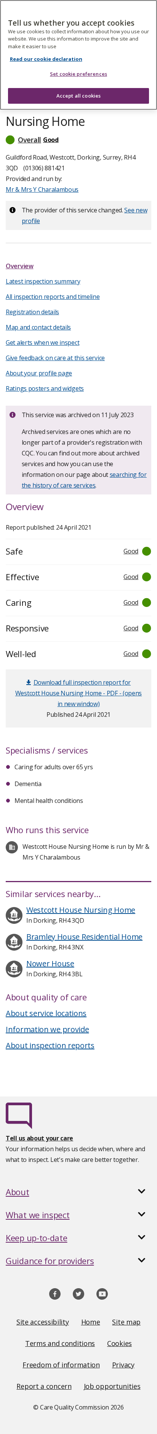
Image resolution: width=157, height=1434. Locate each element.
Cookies (119, 1343)
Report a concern (43, 1386)
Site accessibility (42, 1321)
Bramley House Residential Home (84, 937)
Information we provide (47, 1029)
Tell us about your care (39, 1138)
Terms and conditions (60, 1343)
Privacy (123, 1364)
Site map (126, 1321)
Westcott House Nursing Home (80, 910)
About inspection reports (50, 1045)
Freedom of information (60, 1364)
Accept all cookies (78, 95)
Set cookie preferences (78, 73)
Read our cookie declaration (46, 58)
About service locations (46, 1013)
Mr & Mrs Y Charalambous (42, 189)
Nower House (50, 963)
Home (90, 1321)
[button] (78, 140)
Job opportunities (112, 1386)
